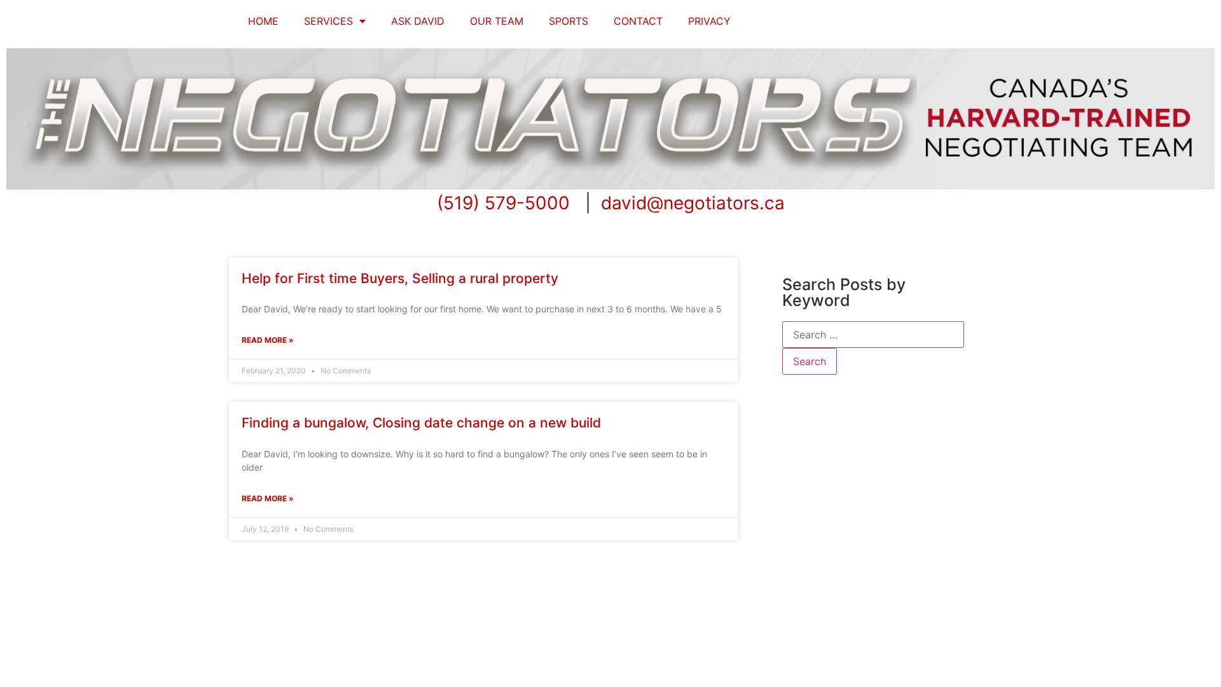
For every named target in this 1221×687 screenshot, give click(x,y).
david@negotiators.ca (693, 203)
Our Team (496, 21)
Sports (568, 21)
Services (328, 21)
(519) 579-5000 (503, 203)
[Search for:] (873, 334)
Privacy (709, 21)
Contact (638, 21)
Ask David (418, 21)
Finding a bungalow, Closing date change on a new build (421, 423)
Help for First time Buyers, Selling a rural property (400, 278)
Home (263, 21)
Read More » (268, 340)
